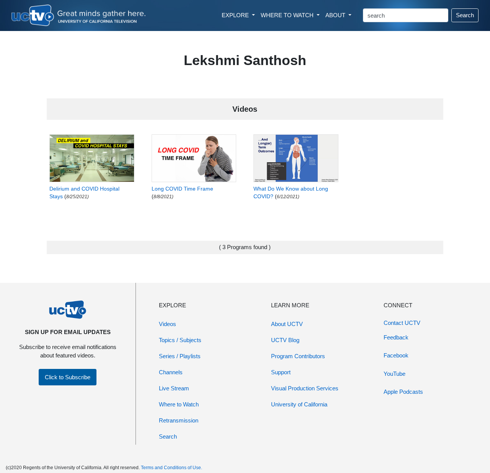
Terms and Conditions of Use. (171, 467)
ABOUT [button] (336, 15)
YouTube (394, 373)
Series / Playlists (180, 356)
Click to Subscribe (67, 377)
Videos (167, 324)
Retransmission (178, 420)
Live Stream (174, 388)
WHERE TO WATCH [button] (288, 15)
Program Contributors (298, 356)
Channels (171, 372)
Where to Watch (179, 404)
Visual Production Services (304, 388)
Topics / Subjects (180, 340)
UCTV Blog (285, 340)
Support (281, 372)
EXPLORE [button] (236, 15)
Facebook (396, 355)
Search (465, 15)
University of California (299, 404)
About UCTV (287, 324)
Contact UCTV (402, 323)
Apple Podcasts (403, 391)
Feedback (396, 337)
